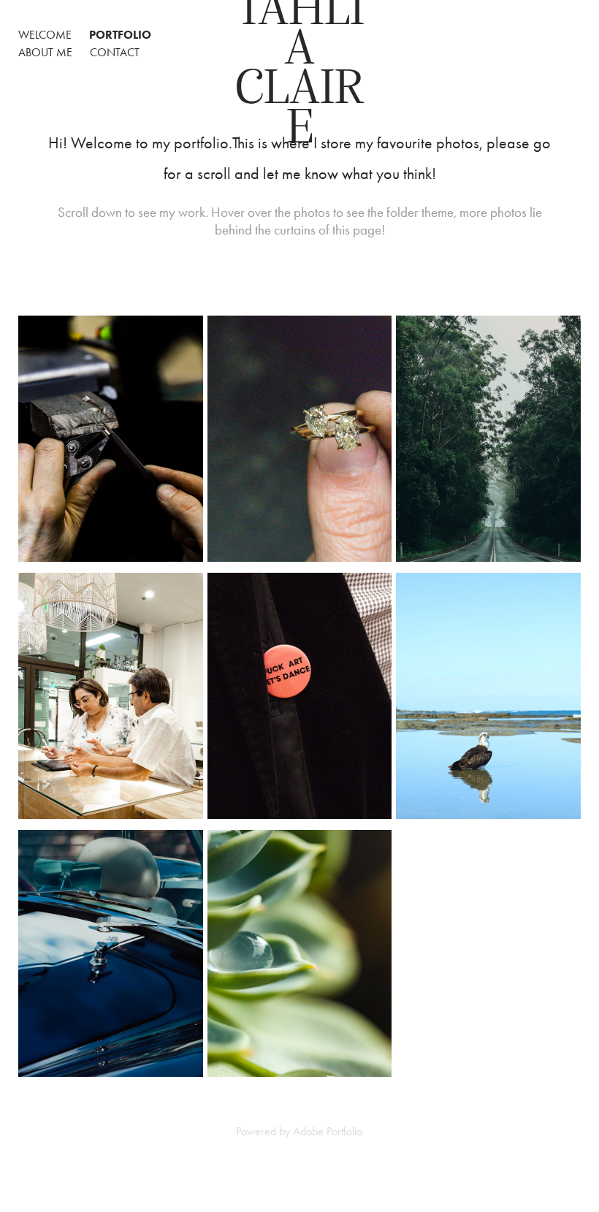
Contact (115, 52)
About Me (45, 52)
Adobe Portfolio (327, 1131)
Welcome (45, 35)
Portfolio (120, 35)
